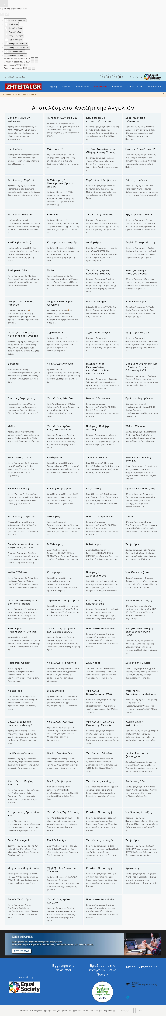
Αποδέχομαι (125, 1011)
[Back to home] (23, 86)
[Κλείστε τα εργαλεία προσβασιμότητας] (7, 14)
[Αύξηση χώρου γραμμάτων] (33, 68)
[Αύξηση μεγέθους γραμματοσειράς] (36, 62)
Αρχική (53, 86)
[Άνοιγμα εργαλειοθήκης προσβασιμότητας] (4, 3)
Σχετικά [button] (66, 86)
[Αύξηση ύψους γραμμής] (26, 65)
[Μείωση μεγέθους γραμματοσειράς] (32, 62)
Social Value (135, 86)
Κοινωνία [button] (117, 86)
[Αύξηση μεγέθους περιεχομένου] (36, 58)
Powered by (137, 77)
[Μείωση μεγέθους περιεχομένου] (32, 58)
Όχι (140, 1011)
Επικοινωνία (154, 86)
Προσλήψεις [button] (100, 86)
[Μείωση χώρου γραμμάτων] (29, 68)
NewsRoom (82, 86)
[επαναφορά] (2, 14)
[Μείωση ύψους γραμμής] (23, 65)
